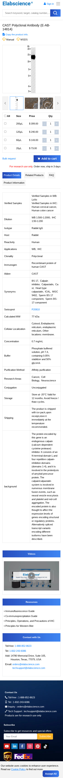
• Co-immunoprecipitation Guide (20, 616)
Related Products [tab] (34, 175)
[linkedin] (15, 746)
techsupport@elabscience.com (28, 668)
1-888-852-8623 (23, 645)
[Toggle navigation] (57, 4)
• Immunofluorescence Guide (19, 611)
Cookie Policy (18, 769)
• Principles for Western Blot (18, 626)
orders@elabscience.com (26, 664)
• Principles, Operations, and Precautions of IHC (29, 621)
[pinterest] (38, 746)
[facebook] (23, 746)
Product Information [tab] (14, 182)
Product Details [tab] (12, 175)
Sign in (50, 3)
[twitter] (46, 746)
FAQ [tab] (51, 175)
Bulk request (9, 158)
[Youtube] (7, 746)
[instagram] (30, 746)
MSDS (24, 39)
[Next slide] (58, 103)
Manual (10, 39)
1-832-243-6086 (17, 650)
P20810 (36, 309)
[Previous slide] (5, 103)
